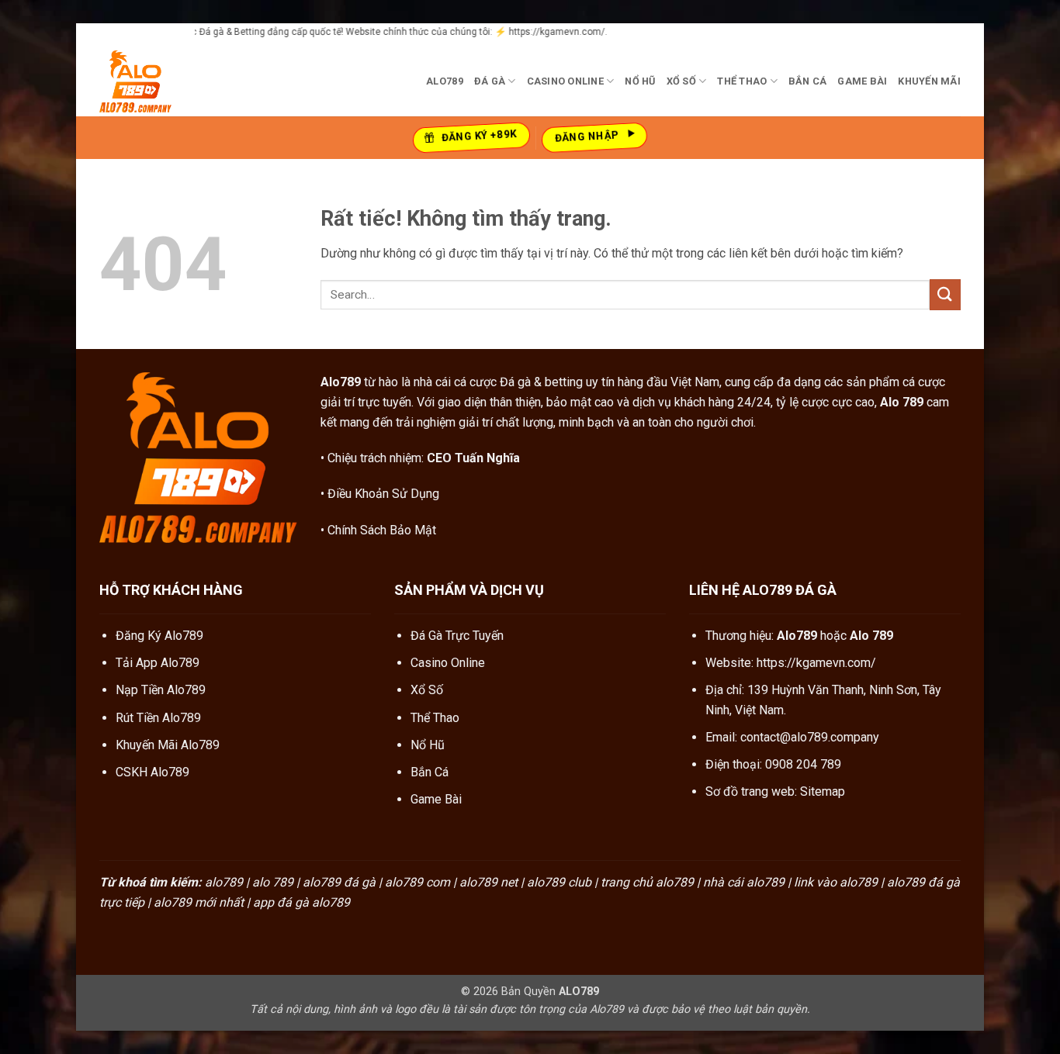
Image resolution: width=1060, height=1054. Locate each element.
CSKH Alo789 (152, 772)
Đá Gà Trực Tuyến (457, 635)
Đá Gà (489, 81)
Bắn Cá (807, 81)
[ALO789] (177, 81)
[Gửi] (945, 294)
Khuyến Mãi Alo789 (168, 745)
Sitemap (822, 791)
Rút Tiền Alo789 (158, 717)
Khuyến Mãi (929, 81)
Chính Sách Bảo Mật (381, 530)
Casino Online (565, 81)
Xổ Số (681, 81)
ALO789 (444, 81)
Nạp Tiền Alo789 (161, 690)
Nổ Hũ (640, 81)
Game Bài (862, 81)
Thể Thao (742, 81)
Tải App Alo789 (157, 662)
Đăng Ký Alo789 (159, 635)
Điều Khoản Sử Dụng (383, 493)
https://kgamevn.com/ (816, 662)
